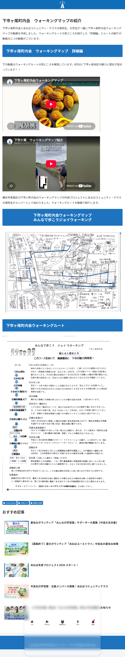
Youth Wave (11, 503)
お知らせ (24, 503)
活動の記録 (37, 503)
